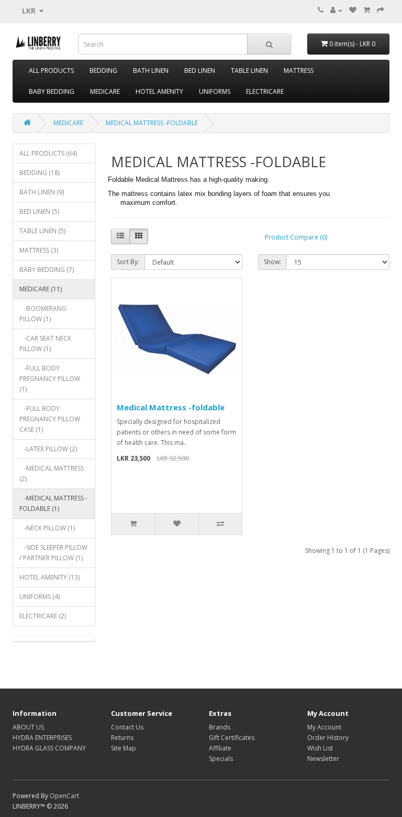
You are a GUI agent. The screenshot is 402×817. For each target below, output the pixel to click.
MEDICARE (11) (40, 289)
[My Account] (336, 10)
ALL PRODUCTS (51, 70)
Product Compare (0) (296, 237)
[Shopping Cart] (366, 10)
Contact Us (127, 727)
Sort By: (128, 261)
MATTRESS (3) (38, 250)
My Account (324, 727)
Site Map (123, 748)
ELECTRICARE (265, 91)
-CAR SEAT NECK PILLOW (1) (45, 343)
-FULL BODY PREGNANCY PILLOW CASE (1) (49, 419)
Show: (272, 261)
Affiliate (220, 748)
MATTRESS (299, 70)
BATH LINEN (151, 70)
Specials (221, 758)
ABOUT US (28, 727)
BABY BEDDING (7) (46, 269)
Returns (122, 737)
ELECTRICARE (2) (42, 616)
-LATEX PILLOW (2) (48, 448)
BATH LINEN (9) (41, 192)
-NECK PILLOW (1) (47, 528)
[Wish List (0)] (352, 10)
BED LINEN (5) (39, 211)
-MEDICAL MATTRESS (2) (51, 473)
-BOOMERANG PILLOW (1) (42, 313)
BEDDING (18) (39, 172)
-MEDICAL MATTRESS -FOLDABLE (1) (53, 503)
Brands (219, 727)
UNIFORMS (214, 91)
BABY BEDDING (51, 91)
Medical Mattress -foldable (171, 407)
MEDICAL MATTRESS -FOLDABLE (152, 122)
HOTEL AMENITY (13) (49, 577)
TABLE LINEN (249, 70)
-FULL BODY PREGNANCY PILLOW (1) (49, 379)
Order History (328, 737)
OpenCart (64, 795)
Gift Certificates (231, 737)
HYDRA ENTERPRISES (42, 737)
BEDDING (103, 70)
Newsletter (323, 758)
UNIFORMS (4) (39, 596)
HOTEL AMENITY (159, 91)
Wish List (320, 748)
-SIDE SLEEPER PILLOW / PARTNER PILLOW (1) (53, 552)
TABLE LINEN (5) (42, 230)
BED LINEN (199, 70)
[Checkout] (380, 10)
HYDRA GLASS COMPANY (49, 748)
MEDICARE (105, 91)
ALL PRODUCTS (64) (48, 153)
